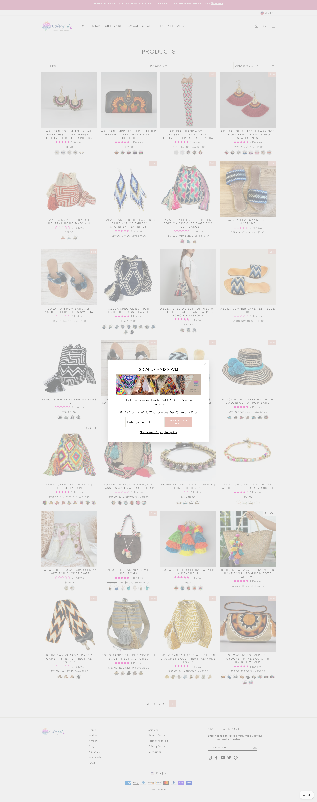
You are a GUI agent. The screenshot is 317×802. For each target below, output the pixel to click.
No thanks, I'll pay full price (158, 432)
